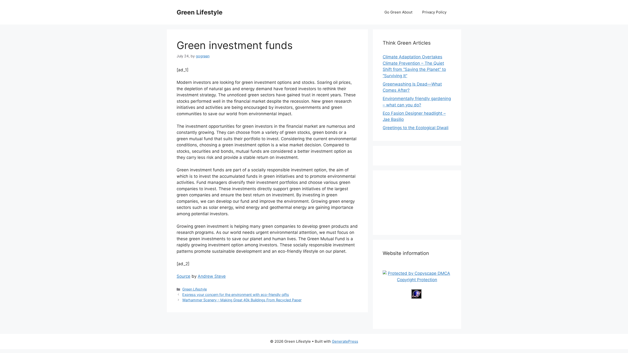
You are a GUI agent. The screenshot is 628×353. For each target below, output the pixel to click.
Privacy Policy (434, 12)
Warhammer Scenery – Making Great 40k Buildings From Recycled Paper (241, 300)
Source (183, 276)
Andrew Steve (212, 276)
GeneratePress (345, 341)
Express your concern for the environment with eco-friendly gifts (235, 294)
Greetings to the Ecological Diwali (415, 127)
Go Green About (398, 12)
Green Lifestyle (199, 12)
